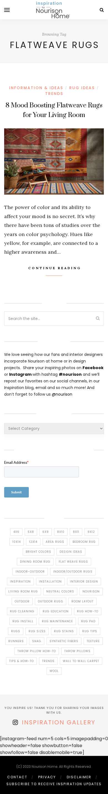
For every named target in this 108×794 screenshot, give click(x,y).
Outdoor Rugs (50, 601)
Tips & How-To (21, 661)
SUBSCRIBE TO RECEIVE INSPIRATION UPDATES (54, 784)
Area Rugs (55, 542)
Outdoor (22, 601)
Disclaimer (79, 777)
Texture (93, 641)
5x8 (31, 532)
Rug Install (23, 621)
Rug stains (64, 631)
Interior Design (84, 581)
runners (16, 641)
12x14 (33, 542)
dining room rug (35, 562)
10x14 (16, 542)
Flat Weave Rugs (73, 562)
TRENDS (54, 93)
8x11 (76, 532)
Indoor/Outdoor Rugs (72, 572)
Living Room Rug (23, 591)
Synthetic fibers (64, 641)
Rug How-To (87, 611)
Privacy (47, 777)
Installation (50, 581)
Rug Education (56, 611)
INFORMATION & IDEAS (36, 88)
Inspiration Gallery (58, 722)
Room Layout (82, 601)
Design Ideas (71, 552)
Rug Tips (89, 631)
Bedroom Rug (84, 542)
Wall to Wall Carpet (81, 661)
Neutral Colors (60, 591)
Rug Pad (88, 621)
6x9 (45, 532)
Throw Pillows (77, 651)
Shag (36, 641)
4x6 (16, 532)
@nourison (62, 394)
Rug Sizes (37, 631)
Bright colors (38, 552)
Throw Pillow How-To (36, 651)
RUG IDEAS (82, 88)
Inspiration (20, 581)
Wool (54, 671)
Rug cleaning (22, 611)
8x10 (61, 532)
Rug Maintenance (57, 621)
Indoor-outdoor (30, 572)
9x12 (91, 532)
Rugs (15, 631)
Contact (17, 777)
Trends (48, 661)
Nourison (91, 591)
